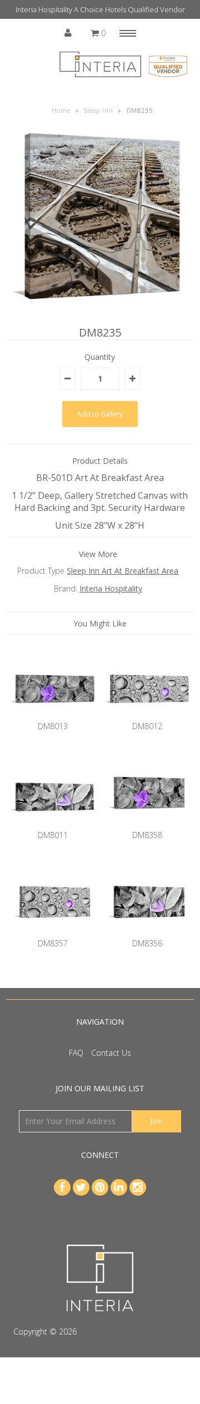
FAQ (76, 1052)
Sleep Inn (98, 110)
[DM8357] (53, 931)
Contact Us (111, 1052)
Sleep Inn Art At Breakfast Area (122, 570)
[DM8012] (147, 714)
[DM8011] (53, 823)
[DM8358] (147, 823)
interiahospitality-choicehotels (132, 1331)
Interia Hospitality (110, 588)
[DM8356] (147, 931)
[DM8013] (53, 714)
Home (61, 110)
